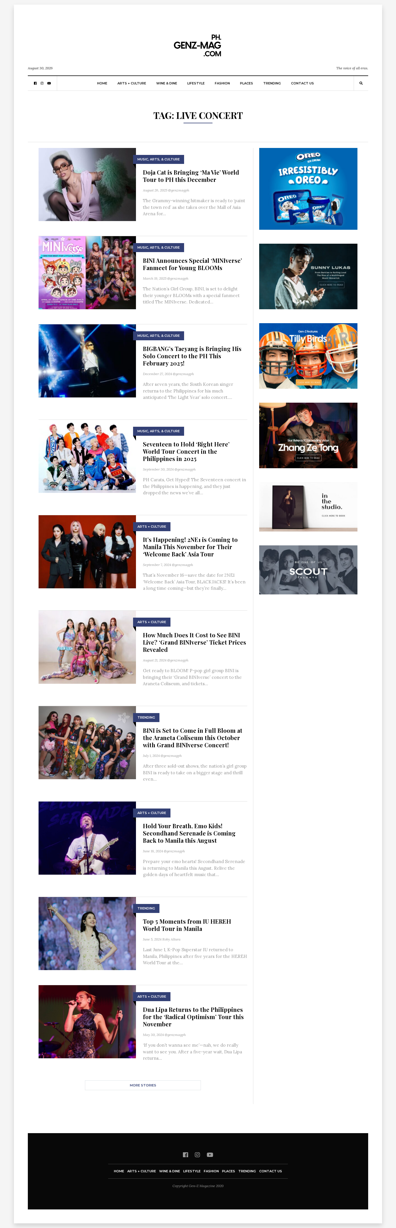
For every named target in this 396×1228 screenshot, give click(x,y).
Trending (272, 83)
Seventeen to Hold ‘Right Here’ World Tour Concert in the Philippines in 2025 (186, 451)
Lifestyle (196, 83)
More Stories (143, 1085)
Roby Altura (171, 939)
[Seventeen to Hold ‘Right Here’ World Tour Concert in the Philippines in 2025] (87, 456)
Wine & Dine (166, 83)
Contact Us (302, 83)
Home (102, 83)
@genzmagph (178, 190)
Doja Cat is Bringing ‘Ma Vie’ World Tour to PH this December (191, 175)
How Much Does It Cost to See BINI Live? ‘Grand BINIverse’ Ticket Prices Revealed (194, 642)
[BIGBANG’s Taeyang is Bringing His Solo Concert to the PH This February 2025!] (87, 360)
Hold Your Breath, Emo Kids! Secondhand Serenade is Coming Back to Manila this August (189, 833)
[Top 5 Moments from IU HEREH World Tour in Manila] (87, 933)
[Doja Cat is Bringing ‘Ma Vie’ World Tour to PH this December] (87, 184)
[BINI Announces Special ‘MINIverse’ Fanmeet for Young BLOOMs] (87, 272)
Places (246, 83)
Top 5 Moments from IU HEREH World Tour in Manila (187, 924)
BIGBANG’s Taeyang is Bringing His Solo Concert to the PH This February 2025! (192, 356)
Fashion (222, 83)
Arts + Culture (131, 83)
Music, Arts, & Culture (158, 159)
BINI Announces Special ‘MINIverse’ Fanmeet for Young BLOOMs (192, 264)
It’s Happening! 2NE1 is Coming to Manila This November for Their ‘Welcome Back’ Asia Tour (190, 547)
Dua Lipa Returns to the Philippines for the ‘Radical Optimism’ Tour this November (193, 1016)
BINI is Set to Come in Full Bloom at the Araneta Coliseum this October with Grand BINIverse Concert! (192, 737)
